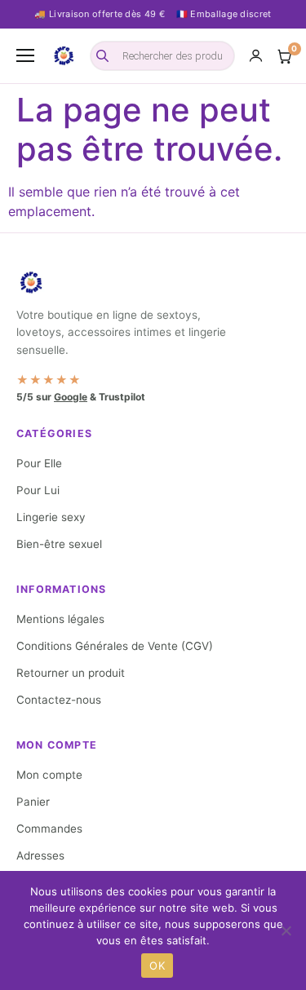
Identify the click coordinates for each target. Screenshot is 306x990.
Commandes (49, 828)
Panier (33, 801)
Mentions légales (60, 618)
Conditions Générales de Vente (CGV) (114, 645)
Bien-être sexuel (59, 543)
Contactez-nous (58, 699)
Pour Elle (39, 463)
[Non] (285, 930)
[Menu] (25, 55)
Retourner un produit (70, 672)
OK (157, 965)
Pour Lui (38, 490)
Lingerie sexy (51, 517)
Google (70, 397)
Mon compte (49, 774)
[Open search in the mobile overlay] (162, 55)
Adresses (40, 855)
